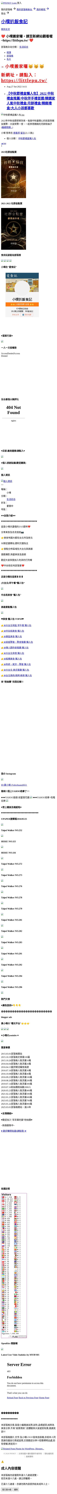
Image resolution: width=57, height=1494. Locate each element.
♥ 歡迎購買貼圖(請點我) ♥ (13, 1131)
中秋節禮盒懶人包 (27, 138)
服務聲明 (29, 1456)
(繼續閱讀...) (7, 127)
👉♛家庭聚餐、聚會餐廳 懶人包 (17, 642)
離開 (16, 1490)
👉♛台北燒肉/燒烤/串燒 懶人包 (16, 675)
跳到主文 (5, 29)
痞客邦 (16, 133)
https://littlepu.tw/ (24, 80)
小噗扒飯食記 (14, 21)
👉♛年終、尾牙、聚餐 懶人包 (16, 664)
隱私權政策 (49, 1454)
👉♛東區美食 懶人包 (11, 636)
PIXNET (13, 1454)
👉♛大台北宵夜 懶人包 (12, 653)
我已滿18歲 (6, 1490)
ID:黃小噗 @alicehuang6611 (14, 785)
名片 (9, 59)
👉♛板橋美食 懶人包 (11, 659)
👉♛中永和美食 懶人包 (12, 631)
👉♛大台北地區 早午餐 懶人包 (16, 625)
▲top (3, 143)
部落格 (10, 56)
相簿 (9, 52)
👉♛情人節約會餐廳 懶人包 (14, 647)
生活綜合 (23, 47)
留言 (22, 133)
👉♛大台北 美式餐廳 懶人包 (15, 670)
